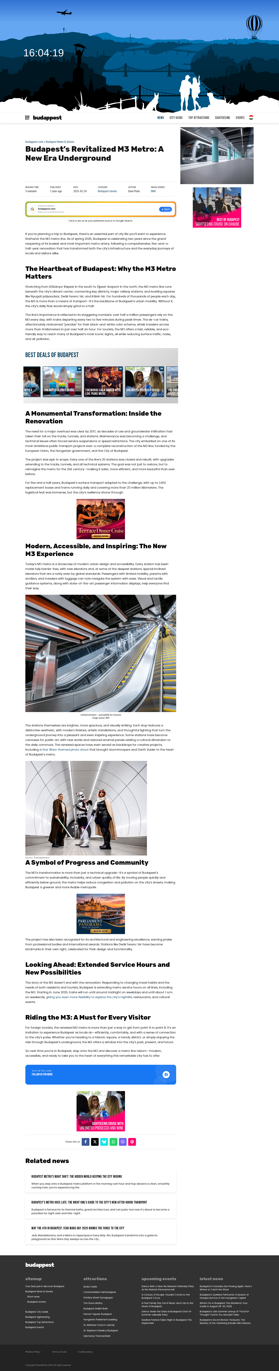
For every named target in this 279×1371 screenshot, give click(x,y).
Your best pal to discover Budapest (44, 1286)
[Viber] (123, 1142)
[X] (95, 1142)
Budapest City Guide (36, 1312)
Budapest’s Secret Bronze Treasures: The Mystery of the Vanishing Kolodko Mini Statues (225, 1321)
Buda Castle (90, 1287)
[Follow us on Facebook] (166, 1074)
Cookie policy (85, 1352)
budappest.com (34, 142)
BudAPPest (47, 118)
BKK (153, 191)
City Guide (176, 118)
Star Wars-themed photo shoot (65, 749)
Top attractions (198, 118)
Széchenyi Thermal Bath (96, 1336)
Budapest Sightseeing (37, 1317)
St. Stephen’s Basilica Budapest (100, 1331)
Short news (33, 1297)
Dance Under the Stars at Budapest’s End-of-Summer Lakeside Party (167, 1313)
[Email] (132, 1142)
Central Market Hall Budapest (99, 1292)
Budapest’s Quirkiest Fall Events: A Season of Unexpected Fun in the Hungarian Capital (224, 1296)
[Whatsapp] (113, 1142)
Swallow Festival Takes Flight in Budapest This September (167, 1321)
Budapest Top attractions (39, 1322)
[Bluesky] (104, 1142)
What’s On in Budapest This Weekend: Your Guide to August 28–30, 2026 (224, 1305)
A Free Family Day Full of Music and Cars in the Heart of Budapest (167, 1305)
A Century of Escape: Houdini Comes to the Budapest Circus (166, 1296)
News (160, 118)
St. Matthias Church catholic (99, 1325)
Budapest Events (34, 1327)
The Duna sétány (93, 1303)
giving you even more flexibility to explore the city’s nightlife (89, 997)
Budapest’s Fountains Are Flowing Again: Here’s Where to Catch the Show (226, 1288)
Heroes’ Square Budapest (97, 1314)
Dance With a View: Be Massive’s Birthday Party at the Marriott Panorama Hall (168, 1288)
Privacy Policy (33, 1352)
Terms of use (59, 1352)
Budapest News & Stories (60, 142)
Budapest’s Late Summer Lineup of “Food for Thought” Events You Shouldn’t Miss (224, 1313)
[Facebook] (85, 1142)
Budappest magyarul (251, 117)
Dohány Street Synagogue (98, 1298)
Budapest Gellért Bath (95, 1309)
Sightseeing (222, 118)
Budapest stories (107, 191)
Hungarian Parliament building (100, 1320)
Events (240, 118)
